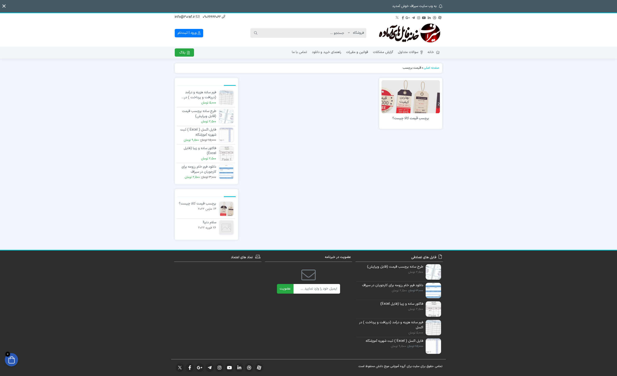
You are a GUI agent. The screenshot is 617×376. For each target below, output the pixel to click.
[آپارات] (440, 17)
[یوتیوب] (424, 17)
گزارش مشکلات (383, 52)
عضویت (285, 288)
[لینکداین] (429, 17)
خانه (431, 52)
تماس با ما (299, 52)
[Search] (255, 33)
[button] (4, 6)
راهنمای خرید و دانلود (326, 52)
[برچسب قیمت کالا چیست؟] (411, 96)
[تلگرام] (413, 17)
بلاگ (183, 52)
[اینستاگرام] (419, 17)
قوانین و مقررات (357, 52)
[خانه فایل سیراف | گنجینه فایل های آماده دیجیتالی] (411, 33)
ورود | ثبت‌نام (188, 32)
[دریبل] (434, 17)
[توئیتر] (397, 17)
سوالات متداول (408, 52)
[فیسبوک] (403, 17)
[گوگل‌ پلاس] (408, 17)
